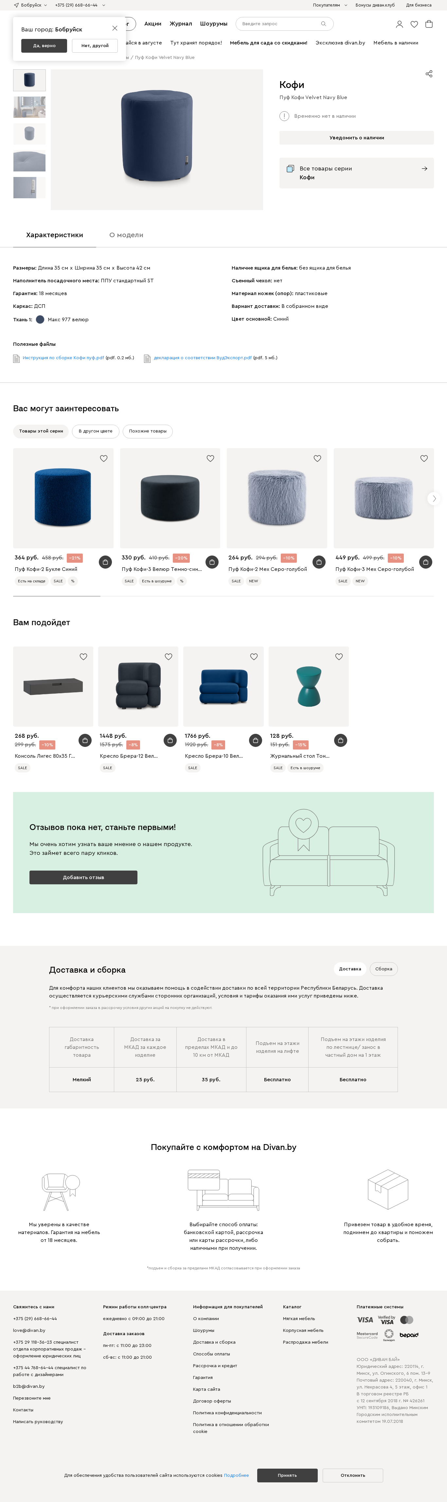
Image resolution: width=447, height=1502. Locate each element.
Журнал (181, 24)
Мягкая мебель (299, 1318)
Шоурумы (213, 24)
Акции (152, 24)
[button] (399, 24)
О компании (206, 1318)
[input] (284, 24)
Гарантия (203, 1377)
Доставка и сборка (214, 1342)
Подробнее (236, 1475)
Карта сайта (206, 1389)
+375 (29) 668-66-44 (35, 1318)
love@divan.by (29, 1330)
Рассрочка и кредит (215, 1366)
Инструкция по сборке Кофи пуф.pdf (63, 358)
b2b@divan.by (29, 1386)
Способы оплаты (211, 1354)
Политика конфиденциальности (227, 1413)
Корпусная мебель (303, 1330)
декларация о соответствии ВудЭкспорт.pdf (203, 358)
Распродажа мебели (305, 1342)
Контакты (23, 1410)
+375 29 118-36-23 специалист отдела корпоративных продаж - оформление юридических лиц (49, 1349)
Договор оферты (212, 1401)
